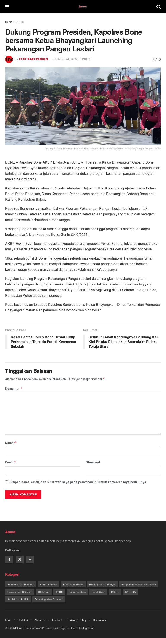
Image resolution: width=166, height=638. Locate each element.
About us (40, 620)
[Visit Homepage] (83, 6)
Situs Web (93, 462)
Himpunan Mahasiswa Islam (138, 584)
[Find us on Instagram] (30, 559)
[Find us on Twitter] (20, 559)
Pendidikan (98, 591)
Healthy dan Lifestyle (102, 584)
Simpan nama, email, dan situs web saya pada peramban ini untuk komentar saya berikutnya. (78, 482)
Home (8, 22)
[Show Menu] (7, 6)
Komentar (13, 388)
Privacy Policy (77, 620)
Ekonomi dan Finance (20, 584)
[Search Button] (158, 6)
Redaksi (23, 620)
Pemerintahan (77, 591)
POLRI (20, 22)
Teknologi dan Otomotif (49, 599)
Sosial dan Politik (18, 599)
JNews (18, 628)
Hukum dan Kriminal (19, 591)
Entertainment (48, 584)
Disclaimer (99, 620)
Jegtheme (88, 628)
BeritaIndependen (33, 59)
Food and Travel (73, 584)
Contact (57, 620)
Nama (10, 443)
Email (10, 462)
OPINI (59, 591)
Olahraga (43, 591)
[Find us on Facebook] (9, 559)
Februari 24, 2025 (66, 59)
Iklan (8, 620)
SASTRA (130, 591)
